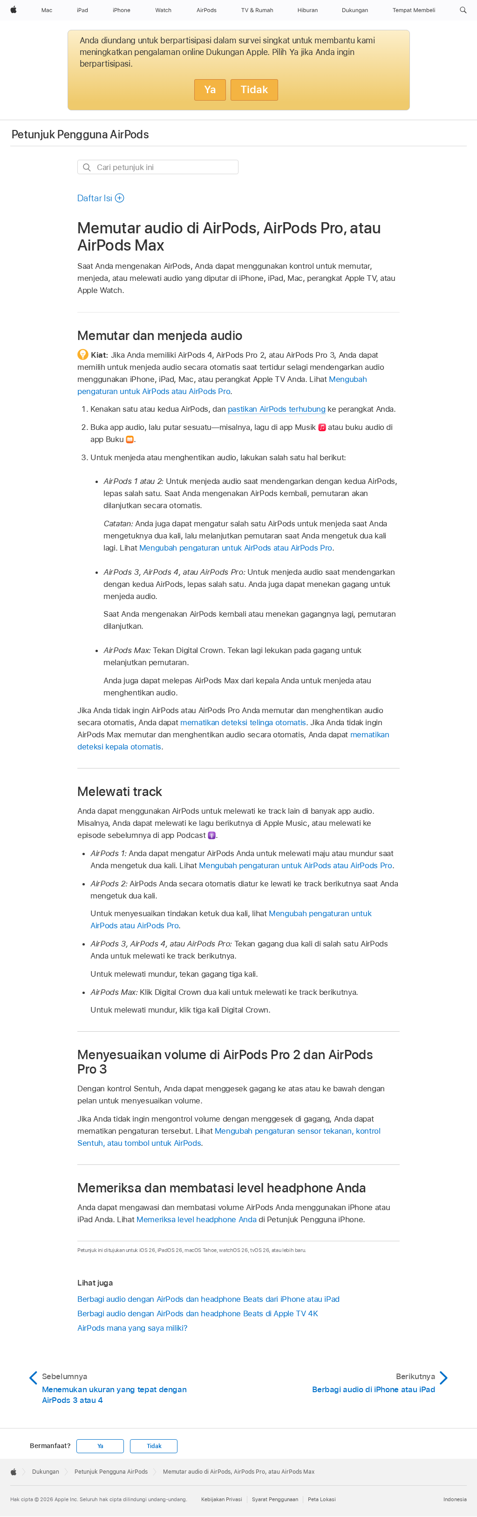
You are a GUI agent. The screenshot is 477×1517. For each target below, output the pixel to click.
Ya (210, 89)
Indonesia (455, 1499)
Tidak (254, 89)
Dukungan (45, 1472)
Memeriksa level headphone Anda (196, 1219)
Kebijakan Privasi (221, 1499)
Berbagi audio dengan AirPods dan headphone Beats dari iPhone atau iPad (208, 1299)
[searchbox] (157, 167)
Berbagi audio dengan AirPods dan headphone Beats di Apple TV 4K (197, 1313)
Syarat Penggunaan (275, 1499)
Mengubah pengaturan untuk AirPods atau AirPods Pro (235, 547)
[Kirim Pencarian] (87, 167)
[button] (463, 10)
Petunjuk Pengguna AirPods (80, 134)
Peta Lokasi (322, 1499)
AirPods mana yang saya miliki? (132, 1328)
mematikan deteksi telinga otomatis (243, 722)
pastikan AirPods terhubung (277, 409)
